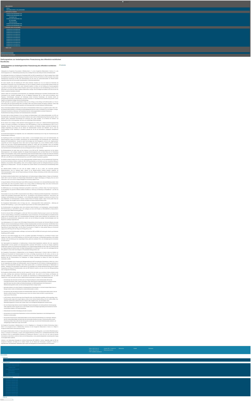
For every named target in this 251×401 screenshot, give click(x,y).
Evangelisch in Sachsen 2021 (12, 387)
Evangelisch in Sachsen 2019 (12, 390)
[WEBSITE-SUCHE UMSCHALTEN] (6, 50)
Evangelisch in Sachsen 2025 (12, 380)
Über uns (5, 397)
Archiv (7, 359)
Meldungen (5, 357)
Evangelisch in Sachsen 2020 (12, 388)
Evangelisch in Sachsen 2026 (12, 378)
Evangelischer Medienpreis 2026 (12, 364)
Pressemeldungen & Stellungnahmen (13, 360)
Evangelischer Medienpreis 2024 (12, 365)
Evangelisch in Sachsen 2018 (12, 392)
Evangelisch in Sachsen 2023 (12, 383)
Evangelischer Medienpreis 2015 (12, 375)
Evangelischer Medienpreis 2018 (12, 373)
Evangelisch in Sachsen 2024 (12, 382)
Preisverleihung (11, 372)
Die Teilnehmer (11, 370)
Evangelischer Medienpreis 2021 (12, 369)
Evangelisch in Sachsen (8, 377)
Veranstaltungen (6, 362)
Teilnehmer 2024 (11, 367)
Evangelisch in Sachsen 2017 (12, 393)
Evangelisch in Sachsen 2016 (12, 395)
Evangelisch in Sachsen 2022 (12, 385)
